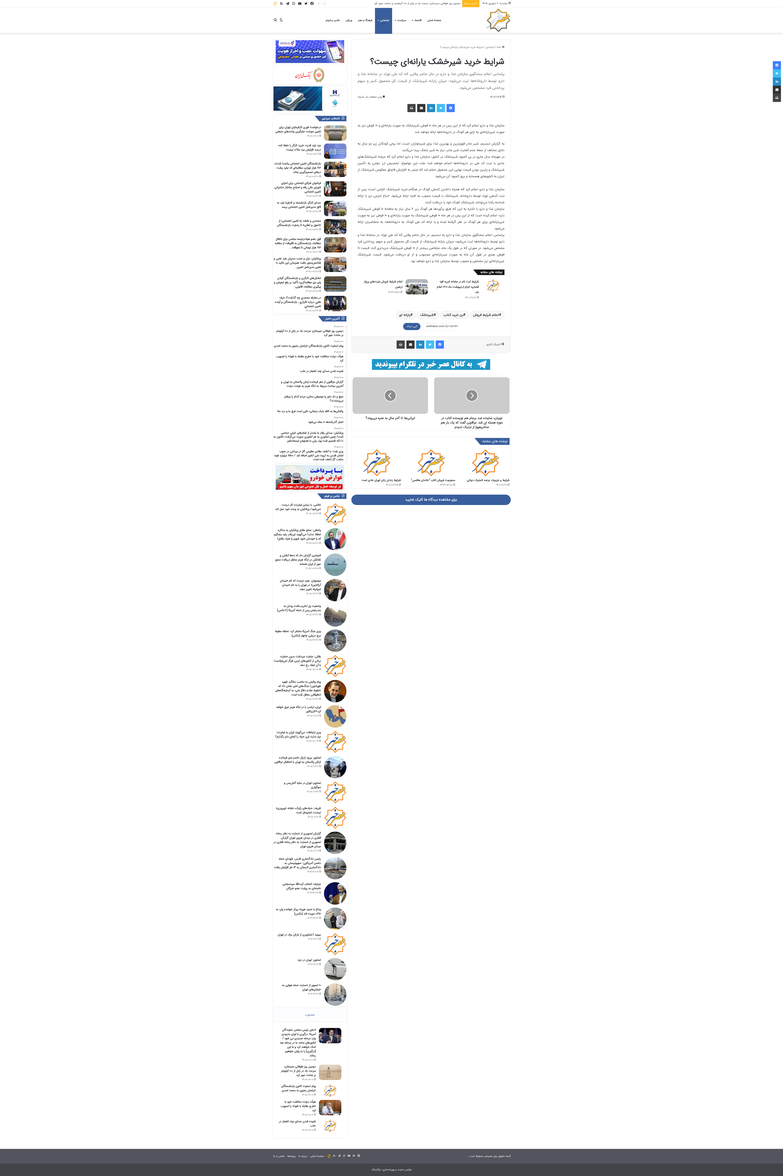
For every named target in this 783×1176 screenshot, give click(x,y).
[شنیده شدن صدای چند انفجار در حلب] (330, 1126)
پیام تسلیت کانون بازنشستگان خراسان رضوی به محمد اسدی (426, 3)
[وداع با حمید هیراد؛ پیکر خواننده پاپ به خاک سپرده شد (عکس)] (335, 918)
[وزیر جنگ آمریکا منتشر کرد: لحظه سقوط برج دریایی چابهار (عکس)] (335, 640)
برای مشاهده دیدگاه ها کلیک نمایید (431, 499)
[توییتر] (441, 108)
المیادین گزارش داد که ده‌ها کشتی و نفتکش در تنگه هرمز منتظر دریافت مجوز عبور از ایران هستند (298, 559)
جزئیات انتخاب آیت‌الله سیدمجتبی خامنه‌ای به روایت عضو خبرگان (301, 886)
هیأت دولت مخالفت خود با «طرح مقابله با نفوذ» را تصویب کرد (298, 1106)
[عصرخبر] (498, 20)
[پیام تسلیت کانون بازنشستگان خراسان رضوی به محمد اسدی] (330, 1090)
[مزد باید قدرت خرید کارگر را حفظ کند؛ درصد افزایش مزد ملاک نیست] (335, 151)
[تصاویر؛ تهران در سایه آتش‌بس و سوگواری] (335, 792)
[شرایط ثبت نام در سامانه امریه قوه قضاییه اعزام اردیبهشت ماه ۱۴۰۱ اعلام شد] (493, 285)
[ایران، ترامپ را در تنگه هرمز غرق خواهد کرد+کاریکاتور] (335, 716)
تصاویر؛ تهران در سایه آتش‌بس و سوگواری (302, 785)
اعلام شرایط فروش (486, 315)
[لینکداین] (431, 108)
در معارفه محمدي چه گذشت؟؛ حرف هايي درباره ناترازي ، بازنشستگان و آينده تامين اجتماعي (298, 301)
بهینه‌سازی (389, 1170)
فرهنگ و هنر (365, 20)
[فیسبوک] (451, 108)
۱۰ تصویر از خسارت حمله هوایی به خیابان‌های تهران (301, 987)
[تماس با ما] (275, 3)
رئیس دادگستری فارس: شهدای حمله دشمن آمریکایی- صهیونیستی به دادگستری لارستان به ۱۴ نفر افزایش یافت (297, 863)
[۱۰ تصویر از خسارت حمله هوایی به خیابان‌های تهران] (335, 994)
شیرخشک (427, 315)
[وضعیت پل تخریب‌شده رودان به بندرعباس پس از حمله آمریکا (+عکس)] (335, 615)
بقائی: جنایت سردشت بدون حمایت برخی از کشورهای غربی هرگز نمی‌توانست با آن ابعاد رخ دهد (297, 660)
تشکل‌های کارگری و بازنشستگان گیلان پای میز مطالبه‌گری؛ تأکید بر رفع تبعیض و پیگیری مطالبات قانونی (297, 282)
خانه (499, 47)
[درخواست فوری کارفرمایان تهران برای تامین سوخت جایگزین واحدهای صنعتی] (335, 133)
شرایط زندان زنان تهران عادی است (381, 480)
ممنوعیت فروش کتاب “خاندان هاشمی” (433, 480)
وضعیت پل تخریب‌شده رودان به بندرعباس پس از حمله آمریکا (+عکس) (299, 608)
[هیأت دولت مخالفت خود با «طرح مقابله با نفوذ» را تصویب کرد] (330, 1107)
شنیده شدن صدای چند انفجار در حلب (297, 1123)
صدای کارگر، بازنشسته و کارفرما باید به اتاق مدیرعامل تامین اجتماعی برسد (299, 204)
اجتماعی (384, 20)
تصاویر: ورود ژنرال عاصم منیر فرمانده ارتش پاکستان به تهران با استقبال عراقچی (297, 759)
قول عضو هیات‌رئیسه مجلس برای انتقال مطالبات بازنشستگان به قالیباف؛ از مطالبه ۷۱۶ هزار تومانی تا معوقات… (298, 243)
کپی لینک (411, 326)
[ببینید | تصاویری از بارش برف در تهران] (335, 944)
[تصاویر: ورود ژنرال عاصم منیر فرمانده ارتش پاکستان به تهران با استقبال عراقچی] (335, 767)
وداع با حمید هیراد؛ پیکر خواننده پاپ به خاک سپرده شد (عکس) (298, 911)
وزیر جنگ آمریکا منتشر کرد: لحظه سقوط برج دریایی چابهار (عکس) (298, 633)
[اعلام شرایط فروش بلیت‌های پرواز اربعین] (417, 286)
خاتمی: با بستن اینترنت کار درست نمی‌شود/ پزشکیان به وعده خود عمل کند (298, 507)
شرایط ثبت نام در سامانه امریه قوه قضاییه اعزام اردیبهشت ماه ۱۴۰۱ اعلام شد (458, 286)
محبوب (310, 1015)
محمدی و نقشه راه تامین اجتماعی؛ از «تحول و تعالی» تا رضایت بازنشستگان (299, 223)
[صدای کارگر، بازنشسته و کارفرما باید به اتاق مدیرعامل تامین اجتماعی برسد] (335, 208)
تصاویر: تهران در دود (309, 960)
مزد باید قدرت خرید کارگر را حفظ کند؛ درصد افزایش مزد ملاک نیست (299, 147)
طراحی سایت (404, 1170)
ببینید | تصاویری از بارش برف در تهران (299, 934)
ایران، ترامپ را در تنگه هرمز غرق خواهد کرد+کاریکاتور (298, 709)
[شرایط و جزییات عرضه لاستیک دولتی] (485, 462)
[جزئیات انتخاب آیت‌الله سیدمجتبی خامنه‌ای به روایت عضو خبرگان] (335, 893)
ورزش (349, 20)
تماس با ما (279, 1156)
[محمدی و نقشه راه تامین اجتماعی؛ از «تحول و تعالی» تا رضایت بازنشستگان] (335, 226)
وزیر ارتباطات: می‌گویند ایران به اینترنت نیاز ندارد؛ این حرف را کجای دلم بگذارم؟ (298, 734)
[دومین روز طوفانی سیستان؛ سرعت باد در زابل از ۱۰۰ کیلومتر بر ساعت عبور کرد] (330, 1072)
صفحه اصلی (434, 20)
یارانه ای (404, 315)
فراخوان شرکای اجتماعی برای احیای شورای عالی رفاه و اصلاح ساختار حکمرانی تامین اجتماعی (297, 187)
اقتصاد (417, 20)
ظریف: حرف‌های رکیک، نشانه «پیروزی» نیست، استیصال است (298, 810)
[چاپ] (411, 108)
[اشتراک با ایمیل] (421, 108)
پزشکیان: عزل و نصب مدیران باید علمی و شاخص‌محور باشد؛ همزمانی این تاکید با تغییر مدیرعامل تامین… (297, 262)
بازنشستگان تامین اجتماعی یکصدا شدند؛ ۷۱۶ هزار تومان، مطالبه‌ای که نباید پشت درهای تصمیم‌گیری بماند (297, 167)
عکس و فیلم (333, 20)
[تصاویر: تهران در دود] (335, 969)
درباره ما (303, 1156)
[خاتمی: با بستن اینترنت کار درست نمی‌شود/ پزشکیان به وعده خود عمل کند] (335, 514)
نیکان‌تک (376, 1170)
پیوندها (292, 1156)
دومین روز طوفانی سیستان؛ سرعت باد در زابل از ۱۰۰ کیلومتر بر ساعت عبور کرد (298, 1070)
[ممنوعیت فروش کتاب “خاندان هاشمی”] (431, 462)
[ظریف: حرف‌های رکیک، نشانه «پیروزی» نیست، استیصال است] (335, 817)
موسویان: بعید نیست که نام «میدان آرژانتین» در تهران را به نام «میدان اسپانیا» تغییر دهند (300, 584)
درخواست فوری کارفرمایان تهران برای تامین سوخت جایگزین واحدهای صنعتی (298, 129)
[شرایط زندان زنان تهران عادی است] (377, 462)
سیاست (401, 20)
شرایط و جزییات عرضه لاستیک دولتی (488, 480)
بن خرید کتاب (453, 315)
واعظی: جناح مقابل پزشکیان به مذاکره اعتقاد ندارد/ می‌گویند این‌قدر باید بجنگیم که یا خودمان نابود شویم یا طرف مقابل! (297, 534)
